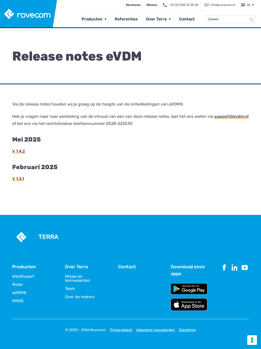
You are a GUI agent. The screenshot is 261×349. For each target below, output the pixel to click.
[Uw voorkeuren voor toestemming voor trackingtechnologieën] (252, 340)
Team (70, 289)
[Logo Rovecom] (28, 14)
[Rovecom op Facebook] (224, 287)
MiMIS (17, 301)
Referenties (126, 19)
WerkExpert (23, 276)
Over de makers (80, 297)
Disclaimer (187, 330)
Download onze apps (188, 270)
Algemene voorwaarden (155, 330)
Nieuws (152, 5)
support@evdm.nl (231, 116)
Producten (92, 19)
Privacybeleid (121, 330)
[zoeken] (251, 19)
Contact (187, 19)
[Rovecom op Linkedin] (234, 287)
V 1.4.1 (18, 178)
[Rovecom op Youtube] (245, 287)
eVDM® (19, 293)
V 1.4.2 (18, 151)
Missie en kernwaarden (77, 278)
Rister (17, 285)
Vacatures (133, 5)
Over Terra (156, 19)
